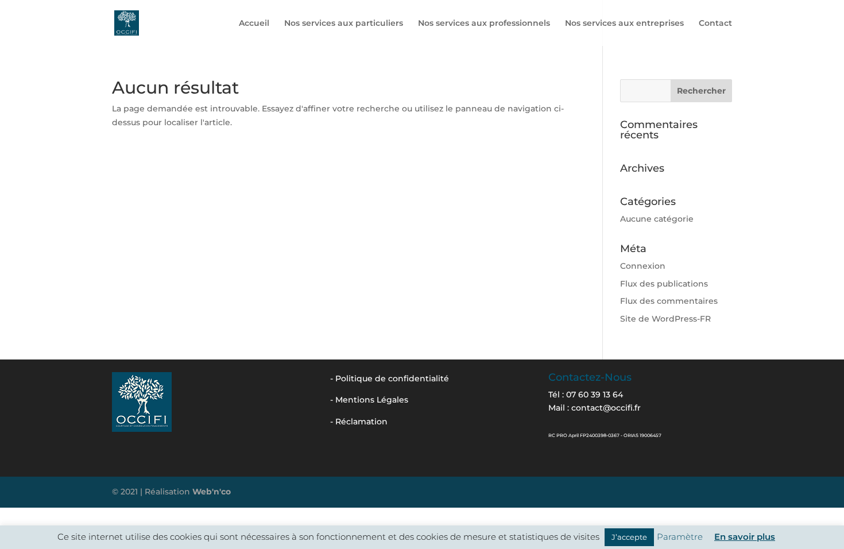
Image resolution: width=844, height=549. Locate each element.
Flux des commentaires (669, 301)
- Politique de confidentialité (389, 378)
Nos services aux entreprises (624, 23)
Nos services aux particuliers (343, 23)
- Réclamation (359, 421)
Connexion (642, 266)
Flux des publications (664, 284)
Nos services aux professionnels (484, 23)
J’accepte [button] (629, 537)
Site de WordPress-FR (665, 319)
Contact (715, 23)
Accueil (254, 23)
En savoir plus (744, 536)
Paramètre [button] (680, 536)
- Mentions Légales (369, 400)
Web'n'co (211, 491)
